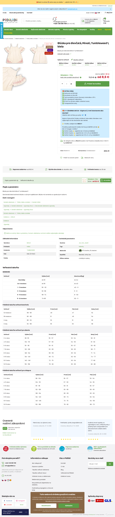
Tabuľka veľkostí (78, 60)
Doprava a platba (37, 466)
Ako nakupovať (37, 463)
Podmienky (109, 5)
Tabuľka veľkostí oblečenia (40, 470)
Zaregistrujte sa (72, 9)
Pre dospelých (82, 29)
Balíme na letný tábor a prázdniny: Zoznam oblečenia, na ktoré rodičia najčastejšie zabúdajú (35, 233)
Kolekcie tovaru (65, 476)
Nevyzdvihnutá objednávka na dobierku (41, 484)
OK (110, 464)
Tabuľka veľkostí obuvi (39, 473)
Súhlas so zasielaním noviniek (96, 468)
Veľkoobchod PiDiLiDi (67, 473)
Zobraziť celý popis (63, 54)
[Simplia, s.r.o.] (109, 514)
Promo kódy (8, 33)
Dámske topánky (54, 29)
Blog (62, 470)
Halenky (81, 246)
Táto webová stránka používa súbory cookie (57, 501)
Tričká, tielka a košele (32, 38)
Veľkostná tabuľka (26, 180)
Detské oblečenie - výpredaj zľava (22, 206)
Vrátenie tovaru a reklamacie (41, 476)
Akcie (100, 29)
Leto (82, 243)
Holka (28, 246)
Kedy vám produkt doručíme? (69, 77)
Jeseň (86, 243)
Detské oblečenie (22, 29)
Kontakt (29, 13)
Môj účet (109, 13)
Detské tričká (36, 202)
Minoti (13, 217)
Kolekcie (6, 217)
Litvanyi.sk (92, 514)
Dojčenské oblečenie (38, 29)
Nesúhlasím (46, 506)
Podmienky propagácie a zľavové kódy (42, 489)
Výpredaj (108, 29)
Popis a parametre (11, 180)
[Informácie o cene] (95, 77)
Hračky (92, 29)
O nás (4, 13)
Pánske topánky (68, 29)
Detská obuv (8, 29)
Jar (80, 243)
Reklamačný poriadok (38, 479)
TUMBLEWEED (31, 250)
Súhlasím (68, 506)
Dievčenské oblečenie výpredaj (45, 206)
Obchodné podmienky (16, 13)
